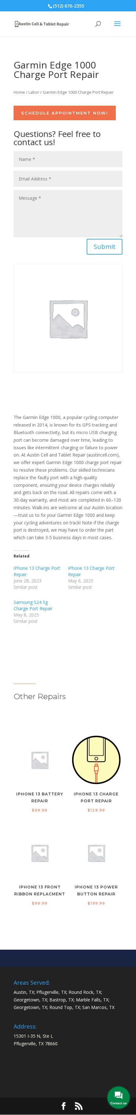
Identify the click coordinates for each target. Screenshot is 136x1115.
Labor (33, 92)
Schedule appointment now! (64, 112)
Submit (104, 246)
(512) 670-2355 (68, 6)
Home (19, 92)
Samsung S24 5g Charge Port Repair (33, 605)
